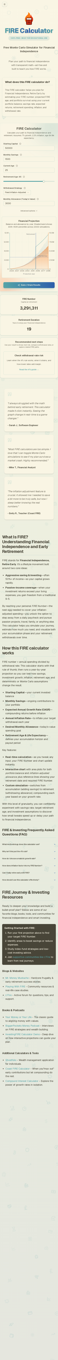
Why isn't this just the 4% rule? (15, 851)
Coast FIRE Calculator (17, 1068)
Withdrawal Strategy (12, 188)
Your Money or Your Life (18, 1017)
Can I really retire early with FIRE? (16, 873)
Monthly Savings (10, 155)
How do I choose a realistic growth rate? (19, 858)
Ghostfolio (10, 1060)
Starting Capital (10, 144)
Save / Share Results (30, 285)
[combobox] (17, 192)
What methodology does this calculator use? (21, 844)
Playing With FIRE (15, 986)
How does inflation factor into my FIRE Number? (22, 865)
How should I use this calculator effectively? (20, 880)
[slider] (44, 181)
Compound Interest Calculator (21, 1081)
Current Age (8, 166)
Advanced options (28, 211)
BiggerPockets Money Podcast (22, 1025)
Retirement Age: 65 (12, 177)
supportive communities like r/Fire (31, 957)
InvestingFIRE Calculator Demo (22, 1034)
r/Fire (8, 995)
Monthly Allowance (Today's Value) (19, 199)
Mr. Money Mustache (17, 977)
